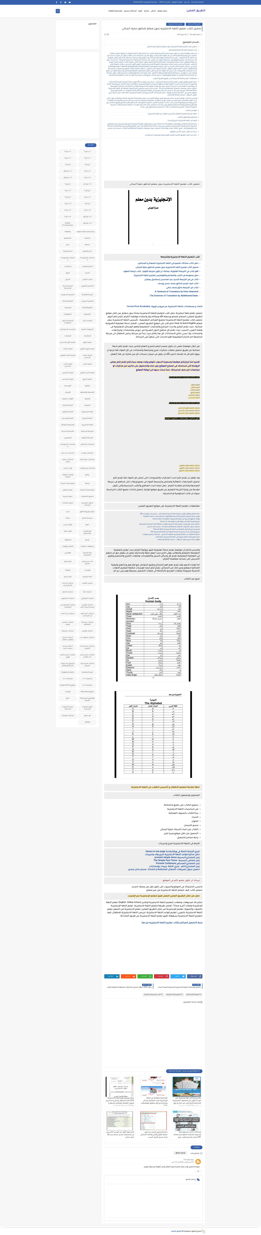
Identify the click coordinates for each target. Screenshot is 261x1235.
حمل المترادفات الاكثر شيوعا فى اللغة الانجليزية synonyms (178, 537)
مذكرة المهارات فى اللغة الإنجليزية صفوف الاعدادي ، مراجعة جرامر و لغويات (171, 534)
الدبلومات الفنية (87, 329)
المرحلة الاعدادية (67, 431)
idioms (87, 245)
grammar (67, 238)
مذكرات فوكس (87, 631)
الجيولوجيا (68, 314)
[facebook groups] (56, 2)
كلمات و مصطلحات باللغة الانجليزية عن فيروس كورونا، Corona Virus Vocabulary (164, 307)
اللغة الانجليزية (87, 412)
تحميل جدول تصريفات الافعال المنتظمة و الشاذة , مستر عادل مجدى (173, 527)
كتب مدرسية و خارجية (152, 995)
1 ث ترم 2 (67, 158)
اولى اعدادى (67, 468)
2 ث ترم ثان (87, 184)
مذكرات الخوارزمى (87, 598)
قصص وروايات (67, 546)
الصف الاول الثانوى (87, 349)
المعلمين (68, 438)
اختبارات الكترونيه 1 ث (68, 259)
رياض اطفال (162, 11)
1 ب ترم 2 (67, 152)
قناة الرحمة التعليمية (87, 554)
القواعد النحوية (67, 399)
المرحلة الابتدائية (194, 24)
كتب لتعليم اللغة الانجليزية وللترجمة (182, 50)
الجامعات (67, 308)
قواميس (67, 553)
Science (87, 238)
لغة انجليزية (87, 577)
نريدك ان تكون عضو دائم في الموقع (183, 132)
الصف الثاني (195, 387)
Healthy (68, 232)
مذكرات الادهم (67, 592)
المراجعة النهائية (115, 11)
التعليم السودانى (87, 301)
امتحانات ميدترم (130, 11)
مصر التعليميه (87, 672)
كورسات (87, 570)
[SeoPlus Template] (203, 1231)
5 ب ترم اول (87, 217)
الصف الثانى (87, 364)
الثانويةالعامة (87, 308)
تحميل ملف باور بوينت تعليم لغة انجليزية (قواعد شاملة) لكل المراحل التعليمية (169, 524)
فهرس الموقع (177, 2)
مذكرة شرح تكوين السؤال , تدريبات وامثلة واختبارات (176, 540)
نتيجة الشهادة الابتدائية (67, 708)
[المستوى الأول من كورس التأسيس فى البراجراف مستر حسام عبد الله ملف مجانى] (120, 1121)
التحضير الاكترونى (87, 286)
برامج (87, 475)
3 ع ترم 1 (87, 204)
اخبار (67, 245)
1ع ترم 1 (87, 165)
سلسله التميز (87, 518)
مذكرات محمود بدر (87, 638)
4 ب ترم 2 (87, 210)
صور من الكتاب (191, 110)
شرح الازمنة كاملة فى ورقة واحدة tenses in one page (180, 522)
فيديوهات (67, 540)
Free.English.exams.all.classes (86, 232)
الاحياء (87, 273)
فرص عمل (68, 531)
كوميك (67, 570)
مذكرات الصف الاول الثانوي (190, 466)
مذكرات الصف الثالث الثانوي (189, 471)
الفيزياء (68, 392)
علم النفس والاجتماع (87, 532)
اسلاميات (67, 267)
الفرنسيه (67, 386)
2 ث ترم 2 (87, 178)
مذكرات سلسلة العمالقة (87, 624)
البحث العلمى (87, 280)
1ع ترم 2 (68, 165)
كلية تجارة (68, 562)
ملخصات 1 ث (87, 679)
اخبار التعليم (87, 251)
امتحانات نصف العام (67, 461)
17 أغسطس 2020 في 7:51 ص (183, 1162)
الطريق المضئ (195, 10)
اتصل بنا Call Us (164, 2)
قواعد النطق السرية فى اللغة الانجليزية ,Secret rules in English (176, 519)
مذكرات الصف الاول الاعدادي (189, 408)
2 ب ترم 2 (87, 171)
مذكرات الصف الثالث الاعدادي (189, 413)
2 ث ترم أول (67, 178)
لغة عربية (68, 577)
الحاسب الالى (87, 321)
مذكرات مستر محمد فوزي (67, 656)
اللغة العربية (87, 418)
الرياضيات (87, 336)
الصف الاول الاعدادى (67, 342)
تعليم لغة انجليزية (175, 24)
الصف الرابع (195, 393)
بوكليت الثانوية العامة (67, 476)
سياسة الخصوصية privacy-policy (145, 2)
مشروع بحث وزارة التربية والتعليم (67, 665)
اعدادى (146, 11)
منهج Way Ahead (87, 692)
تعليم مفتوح (68, 490)
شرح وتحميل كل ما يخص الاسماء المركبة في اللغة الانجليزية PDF (175, 532)
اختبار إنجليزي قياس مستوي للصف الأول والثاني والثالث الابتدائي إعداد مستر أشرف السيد (153, 1134)
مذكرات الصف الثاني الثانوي (189, 468)
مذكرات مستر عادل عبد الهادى (87, 656)
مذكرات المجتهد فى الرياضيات (67, 606)
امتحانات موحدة (87, 453)
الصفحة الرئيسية (197, 2)
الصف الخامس (194, 395)
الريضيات (67, 336)
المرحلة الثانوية (87, 438)
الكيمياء (87, 405)
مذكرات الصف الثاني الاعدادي (189, 411)
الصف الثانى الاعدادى (67, 365)
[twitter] (65, 2)
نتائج (67, 698)
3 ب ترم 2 (87, 197)
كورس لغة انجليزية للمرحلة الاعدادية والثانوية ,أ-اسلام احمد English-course (171, 516)
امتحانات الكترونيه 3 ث (67, 446)
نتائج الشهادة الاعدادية (87, 708)
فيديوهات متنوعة (87, 546)
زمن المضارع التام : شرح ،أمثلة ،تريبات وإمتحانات (174, 866)
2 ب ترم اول (67, 171)
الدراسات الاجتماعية (67, 329)
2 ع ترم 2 (87, 191)
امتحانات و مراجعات (87, 468)
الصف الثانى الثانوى (87, 373)
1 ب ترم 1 (87, 152)
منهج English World (67, 685)
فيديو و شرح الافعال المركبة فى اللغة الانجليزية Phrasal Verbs (176, 529)
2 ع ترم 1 (68, 184)
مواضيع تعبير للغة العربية (87, 699)
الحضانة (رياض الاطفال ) (67, 322)
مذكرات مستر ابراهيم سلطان (67, 639)
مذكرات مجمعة (68, 631)
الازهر (68, 273)
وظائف (87, 722)
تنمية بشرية (67, 496)
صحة (68, 518)
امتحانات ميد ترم (68, 453)
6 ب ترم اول (87, 223)
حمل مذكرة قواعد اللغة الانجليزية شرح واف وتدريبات (172, 854)
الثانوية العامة (67, 301)
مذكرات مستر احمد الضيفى (87, 647)
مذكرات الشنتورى (67, 598)
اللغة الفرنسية (67, 418)
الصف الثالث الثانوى (67, 355)
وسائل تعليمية (68, 716)
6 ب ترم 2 (67, 217)
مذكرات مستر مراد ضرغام (87, 665)
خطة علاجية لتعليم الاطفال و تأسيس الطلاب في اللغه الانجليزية (172, 114)
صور (87, 525)
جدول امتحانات (67, 503)
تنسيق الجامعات (87, 496)
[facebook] (61, 2)
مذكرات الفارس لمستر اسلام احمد (87, 606)
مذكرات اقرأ (87, 592)
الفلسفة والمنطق (87, 392)
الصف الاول (195, 385)
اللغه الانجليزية (87, 425)
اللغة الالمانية (67, 405)
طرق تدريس (67, 525)
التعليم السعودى (67, 295)
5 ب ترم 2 (67, 210)
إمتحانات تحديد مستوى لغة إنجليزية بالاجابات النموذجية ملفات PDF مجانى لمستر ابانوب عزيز (187, 1134)
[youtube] (70, 2)
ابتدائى (153, 11)
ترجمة (87, 483)
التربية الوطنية (87, 295)
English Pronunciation (67, 224)
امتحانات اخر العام (87, 444)
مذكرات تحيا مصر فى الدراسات (87, 615)
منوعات (68, 692)
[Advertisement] (153, 160)
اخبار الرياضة (67, 251)
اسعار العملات (87, 267)
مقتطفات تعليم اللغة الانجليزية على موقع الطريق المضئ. (175, 79)
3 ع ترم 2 (68, 197)
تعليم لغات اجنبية (68, 483)
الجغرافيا (87, 314)
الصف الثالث (195, 390)
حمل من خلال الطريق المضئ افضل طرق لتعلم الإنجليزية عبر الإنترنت (171, 135)
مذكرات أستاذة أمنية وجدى (67, 584)
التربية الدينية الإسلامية (68, 287)
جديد (67, 512)
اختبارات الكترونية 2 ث (87, 259)
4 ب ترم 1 (67, 204)
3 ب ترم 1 (67, 191)
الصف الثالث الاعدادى (87, 357)
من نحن (186, 2)
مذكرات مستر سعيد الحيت (68, 647)
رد (198, 1171)
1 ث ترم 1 (87, 158)
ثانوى (140, 11)
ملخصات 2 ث (68, 679)
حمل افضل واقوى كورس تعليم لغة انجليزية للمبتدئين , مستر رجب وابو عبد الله (170, 514)
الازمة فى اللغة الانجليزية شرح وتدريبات (182, 121)
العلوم (87, 386)
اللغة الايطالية (67, 412)
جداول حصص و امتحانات (87, 504)
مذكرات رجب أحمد (67, 614)
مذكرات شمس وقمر (67, 624)
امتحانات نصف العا (87, 460)
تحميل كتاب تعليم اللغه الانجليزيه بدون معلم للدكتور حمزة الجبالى (172, 47)
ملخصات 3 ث (87, 685)
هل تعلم (87, 716)
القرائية (87, 399)
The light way (189, 1160)
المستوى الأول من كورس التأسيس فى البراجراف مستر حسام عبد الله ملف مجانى (120, 1134)
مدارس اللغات (87, 583)
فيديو (87, 540)
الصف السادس (194, 398)
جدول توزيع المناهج (87, 512)
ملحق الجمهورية (67, 672)
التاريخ (67, 280)
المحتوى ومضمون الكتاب (187, 117)
